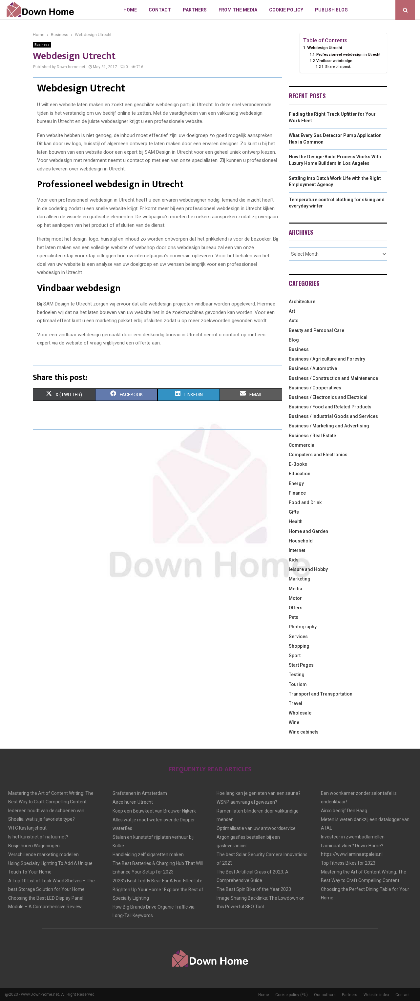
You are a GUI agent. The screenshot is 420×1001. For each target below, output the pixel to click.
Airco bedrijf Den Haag (344, 810)
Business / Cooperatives (315, 387)
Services (298, 636)
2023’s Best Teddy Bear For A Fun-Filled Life (157, 880)
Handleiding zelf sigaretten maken (148, 854)
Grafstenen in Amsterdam (140, 793)
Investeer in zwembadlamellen (353, 836)
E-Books (298, 464)
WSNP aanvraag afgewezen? (247, 802)
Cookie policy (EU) (291, 994)
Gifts (294, 512)
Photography (303, 626)
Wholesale (300, 713)
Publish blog (331, 9)
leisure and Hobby (308, 569)
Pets (293, 617)
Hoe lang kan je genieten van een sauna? (259, 793)
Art (292, 311)
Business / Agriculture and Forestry (327, 359)
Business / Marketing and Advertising (329, 425)
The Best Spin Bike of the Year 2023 (254, 889)
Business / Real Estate (312, 435)
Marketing (299, 578)
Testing (296, 674)
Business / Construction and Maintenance (333, 378)
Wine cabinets (304, 732)
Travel (295, 703)
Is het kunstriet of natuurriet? (38, 836)
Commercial (302, 445)
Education (299, 473)
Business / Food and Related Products (330, 406)
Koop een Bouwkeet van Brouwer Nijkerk (154, 811)
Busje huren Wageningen (34, 845)
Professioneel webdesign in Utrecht (348, 54)
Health (296, 521)
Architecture (302, 301)
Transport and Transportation (320, 694)
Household (301, 540)
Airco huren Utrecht (133, 802)
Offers (296, 607)
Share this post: (338, 67)
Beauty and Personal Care (316, 330)
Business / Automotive (313, 368)
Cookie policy (286, 9)
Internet (297, 550)
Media (295, 588)
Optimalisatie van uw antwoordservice (256, 828)
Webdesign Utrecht (324, 47)
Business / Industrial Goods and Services (333, 416)
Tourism (298, 684)
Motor (295, 598)
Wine (294, 722)
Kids (294, 559)
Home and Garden (308, 531)
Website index (376, 994)
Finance (297, 493)
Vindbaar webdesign (334, 60)
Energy (296, 483)
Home (130, 9)
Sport (295, 655)
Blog (294, 340)
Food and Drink (305, 502)
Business (42, 45)
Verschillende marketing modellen (43, 854)
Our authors (325, 994)
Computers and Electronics (318, 454)
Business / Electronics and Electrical (328, 397)
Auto (294, 320)
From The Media (238, 9)
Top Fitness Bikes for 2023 (348, 863)
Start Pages (301, 665)
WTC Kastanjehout (27, 828)
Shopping (299, 646)
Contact (160, 9)
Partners (195, 9)
